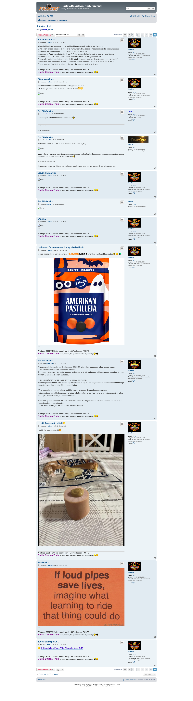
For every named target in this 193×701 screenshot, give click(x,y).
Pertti (45, 30)
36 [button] (147, 35)
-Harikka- (131, 49)
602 (134, 147)
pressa (50, 30)
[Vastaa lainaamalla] (122, 40)
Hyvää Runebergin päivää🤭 (52, 423)
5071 (134, 52)
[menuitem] (50, 16)
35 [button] (142, 35)
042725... (42, 219)
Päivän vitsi (43, 26)
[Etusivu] (49, 6)
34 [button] (138, 35)
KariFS (130, 144)
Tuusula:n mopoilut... (48, 641)
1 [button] (132, 35)
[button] (125, 34)
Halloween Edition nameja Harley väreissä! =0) (61, 247)
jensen (130, 201)
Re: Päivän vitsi (46, 39)
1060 (134, 204)
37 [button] (151, 35)
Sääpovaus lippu (46, 79)
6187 (134, 114)
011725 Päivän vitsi (47, 173)
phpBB (95, 684)
